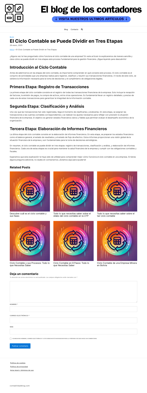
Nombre (14, 304)
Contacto (74, 29)
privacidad (23, 366)
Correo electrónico (20, 315)
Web (11, 327)
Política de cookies (17, 363)
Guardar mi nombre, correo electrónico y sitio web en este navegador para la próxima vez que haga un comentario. (54, 338)
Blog (66, 29)
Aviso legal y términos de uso (22, 370)
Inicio (12, 49)
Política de (14, 366)
